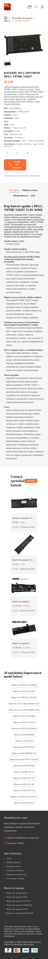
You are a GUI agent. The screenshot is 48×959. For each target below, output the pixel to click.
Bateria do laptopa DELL (17, 893)
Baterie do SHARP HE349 (24, 766)
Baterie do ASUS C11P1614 (24, 722)
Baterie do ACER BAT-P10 (24, 747)
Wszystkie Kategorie (22, 18)
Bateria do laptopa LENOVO (19, 901)
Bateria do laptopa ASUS (17, 897)
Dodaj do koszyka (17, 165)
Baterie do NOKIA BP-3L (24, 772)
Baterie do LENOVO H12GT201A (24, 797)
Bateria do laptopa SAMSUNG (19, 905)
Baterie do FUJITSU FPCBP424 (24, 729)
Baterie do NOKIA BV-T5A (24, 791)
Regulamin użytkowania (17, 875)
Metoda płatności (14, 862)
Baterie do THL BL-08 (24, 741)
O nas (9, 858)
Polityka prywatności (15, 870)
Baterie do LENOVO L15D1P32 (24, 698)
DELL (7, 21)
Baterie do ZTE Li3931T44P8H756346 (24, 710)
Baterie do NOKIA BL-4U (24, 784)
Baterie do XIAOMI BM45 (24, 735)
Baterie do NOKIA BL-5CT (24, 778)
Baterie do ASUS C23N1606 (24, 716)
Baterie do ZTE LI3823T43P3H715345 (24, 704)
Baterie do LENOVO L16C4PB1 (24, 685)
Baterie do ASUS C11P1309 (24, 691)
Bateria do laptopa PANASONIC (20, 913)
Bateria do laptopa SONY (17, 909)
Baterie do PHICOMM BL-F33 (24, 753)
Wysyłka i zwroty (14, 866)
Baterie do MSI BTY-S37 (24, 803)
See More (31, 481)
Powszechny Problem (15, 879)
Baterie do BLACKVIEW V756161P (24, 760)
